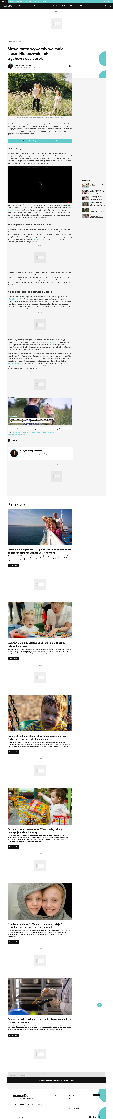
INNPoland (19, 1)
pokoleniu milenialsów (16, 299)
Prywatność (72, 1102)
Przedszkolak (37, 6)
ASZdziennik (28, 1)
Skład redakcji (58, 1102)
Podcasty (58, 6)
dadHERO (37, 1)
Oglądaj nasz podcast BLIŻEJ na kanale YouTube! (58, 202)
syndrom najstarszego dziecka (45, 342)
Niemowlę (21, 6)
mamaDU (4, 1)
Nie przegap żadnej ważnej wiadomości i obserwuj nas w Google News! (41, 429)
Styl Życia (64, 6)
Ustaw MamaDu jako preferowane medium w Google (41, 141)
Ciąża (16, 6)
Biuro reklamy (58, 1096)
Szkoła (44, 6)
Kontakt (57, 1105)
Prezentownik (51, 6)
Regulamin (72, 1105)
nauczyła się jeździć (39, 239)
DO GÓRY (96, 1095)
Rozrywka (45, 1)
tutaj (26, 1075)
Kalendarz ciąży (78, 6)
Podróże (71, 6)
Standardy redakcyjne (75, 1108)
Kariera (56, 1099)
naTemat (11, 1)
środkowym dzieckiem (15, 363)
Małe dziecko (29, 6)
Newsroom (72, 1099)
